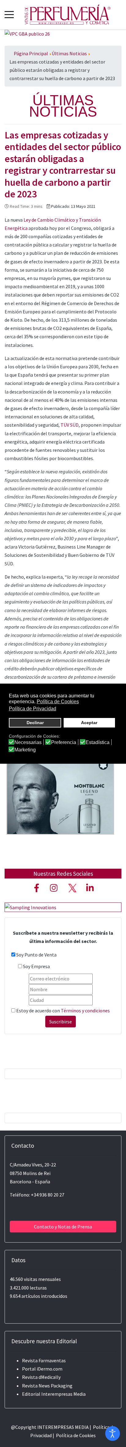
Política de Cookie (75, 1435)
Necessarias (28, 742)
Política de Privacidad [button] (32, 708)
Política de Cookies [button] (58, 701)
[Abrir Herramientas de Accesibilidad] (112, 1433)
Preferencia (63, 742)
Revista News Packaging (47, 1386)
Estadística (97, 742)
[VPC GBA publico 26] (27, 33)
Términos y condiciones (85, 1010)
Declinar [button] (35, 722)
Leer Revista (60, 791)
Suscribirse (60, 1021)
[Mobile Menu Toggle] (9, 14)
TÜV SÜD (70, 425)
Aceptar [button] (89, 722)
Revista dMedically (41, 1377)
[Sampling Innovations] (30, 907)
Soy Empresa (36, 966)
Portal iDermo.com (42, 1369)
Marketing (25, 749)
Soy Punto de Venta (36, 955)
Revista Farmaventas (44, 1360)
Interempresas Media (63, 1394)
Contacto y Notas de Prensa (63, 1227)
